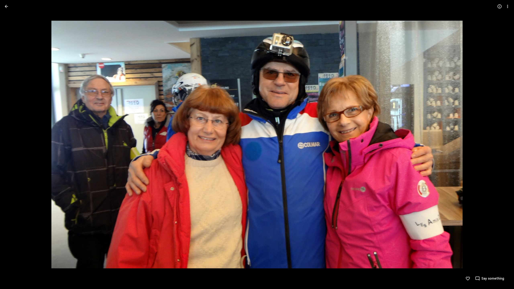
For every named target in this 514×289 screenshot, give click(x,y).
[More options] (508, 6)
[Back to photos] (6, 6)
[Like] (467, 278)
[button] (11, 144)
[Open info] (500, 6)
